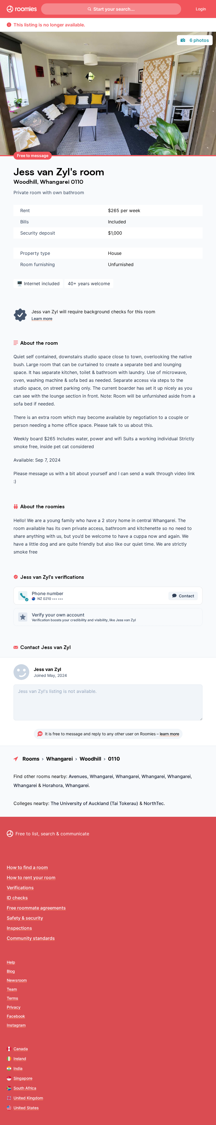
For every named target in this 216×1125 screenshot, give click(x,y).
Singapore (23, 1078)
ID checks (17, 898)
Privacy (14, 1007)
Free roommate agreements (36, 908)
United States (26, 1107)
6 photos (199, 40)
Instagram (16, 1025)
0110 (77, 181)
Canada (21, 1048)
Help (11, 962)
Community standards (31, 938)
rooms (43, 776)
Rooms (30, 759)
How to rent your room (31, 877)
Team (12, 989)
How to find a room (27, 867)
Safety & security (25, 918)
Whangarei (55, 181)
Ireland (20, 1058)
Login (201, 8)
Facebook (16, 1016)
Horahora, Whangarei (65, 785)
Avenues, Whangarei (91, 776)
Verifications (20, 887)
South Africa (25, 1088)
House (115, 253)
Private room (28, 192)
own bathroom (68, 192)
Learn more (42, 318)
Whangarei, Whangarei (140, 776)
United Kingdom (28, 1097)
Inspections (19, 928)
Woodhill (25, 181)
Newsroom (17, 980)
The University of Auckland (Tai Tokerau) (94, 803)
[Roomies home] (22, 9)
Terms (12, 998)
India (18, 1068)
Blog (11, 971)
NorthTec (154, 803)
